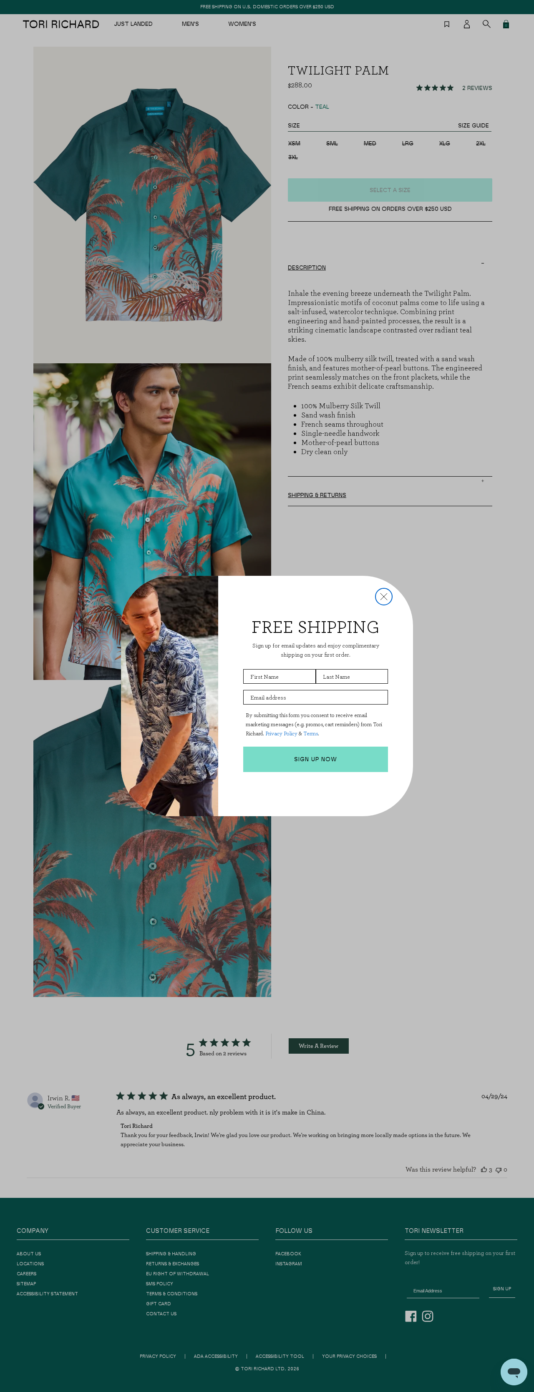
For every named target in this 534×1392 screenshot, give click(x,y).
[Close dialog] (383, 596)
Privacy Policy (281, 733)
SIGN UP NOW (315, 759)
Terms (310, 733)
